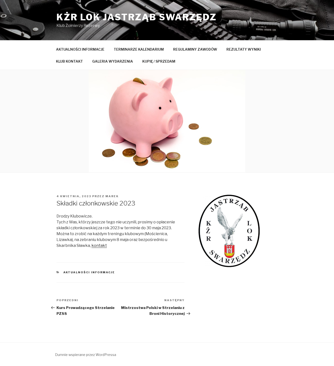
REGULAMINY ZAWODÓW (195, 49)
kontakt (99, 245)
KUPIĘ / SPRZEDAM (158, 61)
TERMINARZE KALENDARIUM (139, 49)
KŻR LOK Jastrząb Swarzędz (136, 17)
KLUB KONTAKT (69, 61)
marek (112, 196)
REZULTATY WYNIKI (243, 49)
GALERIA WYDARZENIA (112, 61)
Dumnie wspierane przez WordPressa (85, 355)
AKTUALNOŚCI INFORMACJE (80, 49)
